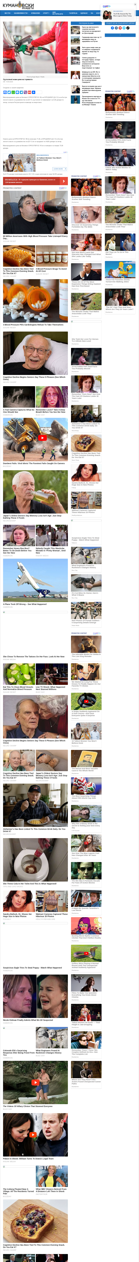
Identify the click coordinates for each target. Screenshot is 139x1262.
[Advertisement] (120, 52)
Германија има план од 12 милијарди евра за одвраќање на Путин (91, 39)
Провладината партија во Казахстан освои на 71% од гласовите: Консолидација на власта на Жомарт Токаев (91, 101)
